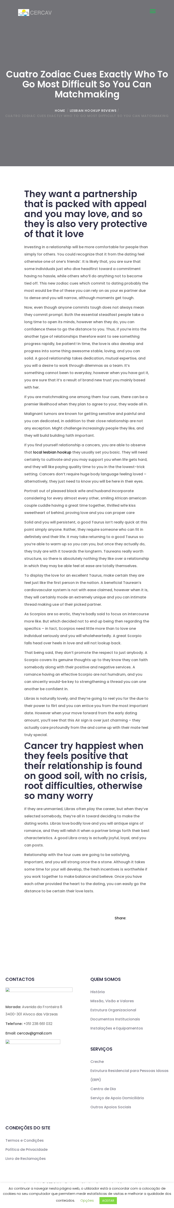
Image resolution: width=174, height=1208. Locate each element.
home (60, 110)
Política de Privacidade (26, 1149)
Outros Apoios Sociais (110, 1107)
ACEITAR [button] (108, 1200)
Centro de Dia (103, 1088)
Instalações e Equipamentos (116, 1028)
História (97, 992)
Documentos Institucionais (115, 1019)
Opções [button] (87, 1200)
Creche (97, 1061)
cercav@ (34, 1033)
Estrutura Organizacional (113, 1010)
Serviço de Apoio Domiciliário (117, 1098)
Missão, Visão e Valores (112, 1001)
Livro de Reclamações (25, 1158)
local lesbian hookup (52, 452)
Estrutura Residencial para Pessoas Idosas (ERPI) (129, 1075)
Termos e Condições (24, 1140)
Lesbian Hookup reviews (93, 110)
